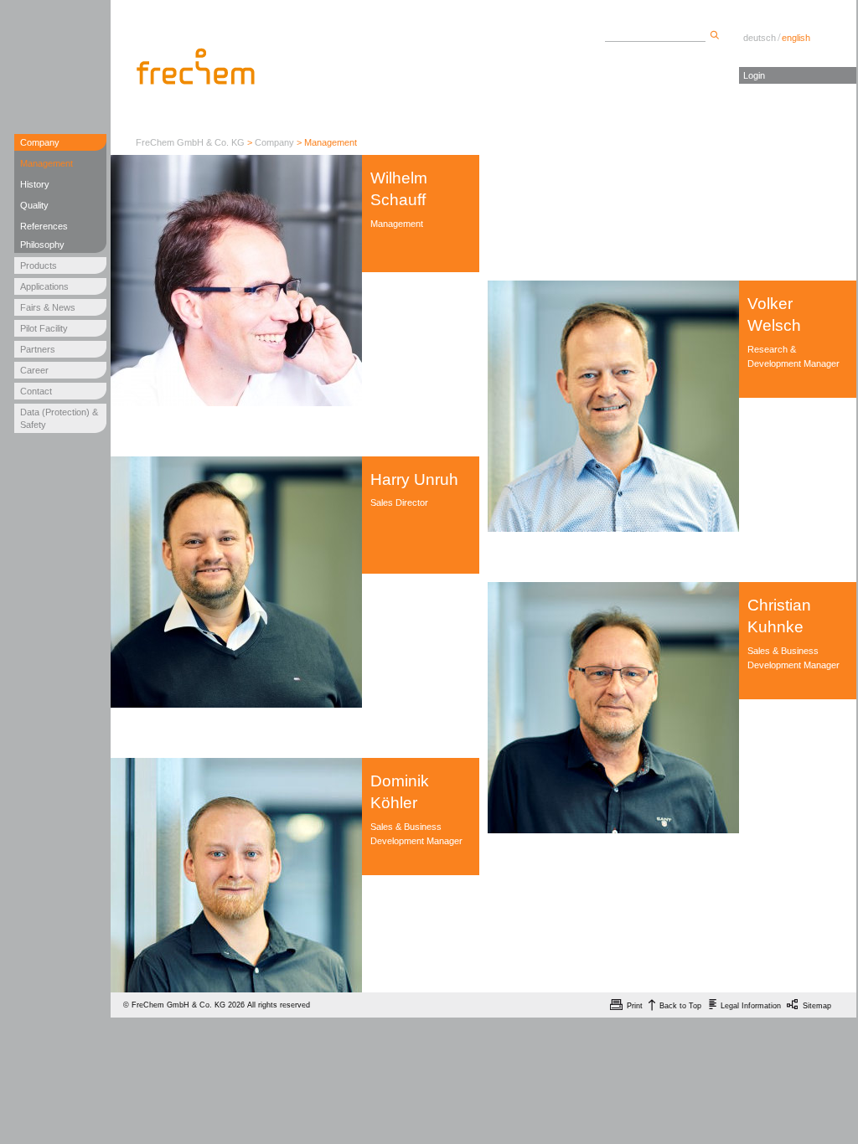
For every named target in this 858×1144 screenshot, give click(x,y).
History (34, 184)
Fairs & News (47, 307)
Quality (34, 205)
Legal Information (751, 1006)
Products (38, 265)
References (44, 226)
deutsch (759, 38)
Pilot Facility (44, 328)
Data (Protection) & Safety (59, 418)
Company (39, 142)
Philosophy (42, 245)
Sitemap (817, 1006)
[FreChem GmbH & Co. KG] (197, 66)
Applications (44, 286)
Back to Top (680, 1006)
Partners (37, 349)
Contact (36, 391)
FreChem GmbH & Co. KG (190, 142)
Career (34, 370)
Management (46, 163)
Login (754, 75)
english (796, 38)
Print (635, 1006)
